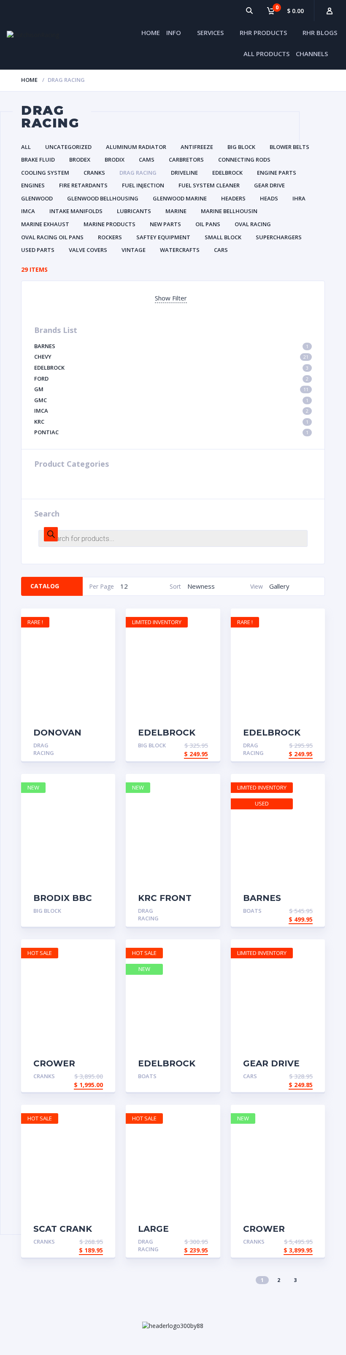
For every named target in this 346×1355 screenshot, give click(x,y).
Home (29, 80)
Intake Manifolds (76, 211)
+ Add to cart (79, 746)
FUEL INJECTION (143, 185)
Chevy (171, 356)
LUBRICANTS (134, 211)
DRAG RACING (138, 172)
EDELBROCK (227, 172)
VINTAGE (134, 250)
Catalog (44, 586)
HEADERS (233, 198)
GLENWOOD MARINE (180, 198)
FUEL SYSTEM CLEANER (209, 185)
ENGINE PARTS (276, 172)
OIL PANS (207, 224)
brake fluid (38, 159)
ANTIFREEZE (197, 147)
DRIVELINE (184, 172)
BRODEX (79, 159)
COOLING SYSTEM (45, 172)
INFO (173, 32)
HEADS (269, 198)
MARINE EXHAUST (45, 224)
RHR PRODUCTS (263, 32)
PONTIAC (171, 432)
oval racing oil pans (52, 237)
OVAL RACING (253, 224)
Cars (221, 250)
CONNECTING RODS (244, 159)
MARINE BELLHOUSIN (229, 211)
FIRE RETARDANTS (83, 185)
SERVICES (210, 32)
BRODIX (114, 159)
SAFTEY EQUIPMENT (163, 237)
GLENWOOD (37, 198)
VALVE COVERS (88, 250)
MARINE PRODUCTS (109, 224)
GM (171, 389)
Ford (171, 378)
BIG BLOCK (241, 147)
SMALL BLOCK (223, 237)
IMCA (28, 211)
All (26, 147)
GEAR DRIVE (269, 185)
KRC (171, 421)
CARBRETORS (186, 159)
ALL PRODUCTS (266, 53)
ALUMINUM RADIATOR (136, 147)
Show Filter (171, 298)
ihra (298, 198)
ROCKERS (110, 237)
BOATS (252, 910)
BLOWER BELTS (289, 147)
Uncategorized (68, 147)
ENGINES (33, 185)
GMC (171, 400)
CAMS (146, 159)
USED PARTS (37, 250)
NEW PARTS (165, 224)
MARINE (176, 211)
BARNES (171, 346)
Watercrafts (180, 250)
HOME (150, 32)
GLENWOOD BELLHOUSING (102, 198)
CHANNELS (312, 53)
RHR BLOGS (320, 32)
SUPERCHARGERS (279, 237)
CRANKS (94, 172)
